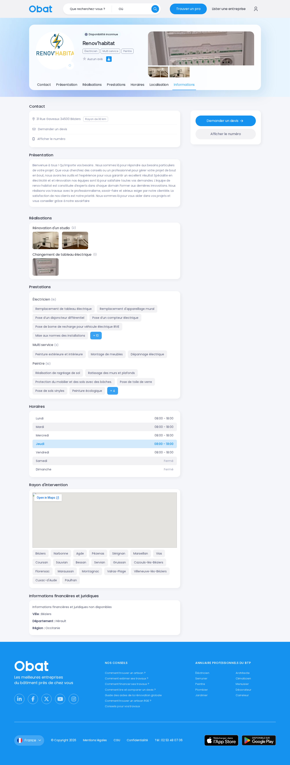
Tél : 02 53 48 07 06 (168, 740)
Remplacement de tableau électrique (63, 309)
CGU (117, 740)
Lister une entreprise (229, 8)
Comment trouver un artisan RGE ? (128, 701)
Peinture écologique (87, 391)
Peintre (38, 363)
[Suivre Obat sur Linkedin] (19, 699)
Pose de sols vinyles (49, 391)
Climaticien (243, 678)
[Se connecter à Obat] (256, 9)
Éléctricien (202, 673)
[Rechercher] (155, 9)
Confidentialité (137, 740)
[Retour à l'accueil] (40, 8)
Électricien (41, 299)
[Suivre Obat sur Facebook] (33, 699)
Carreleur (242, 695)
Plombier (201, 690)
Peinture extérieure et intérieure (59, 354)
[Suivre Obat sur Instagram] (74, 699)
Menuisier (242, 684)
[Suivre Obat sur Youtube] (60, 699)
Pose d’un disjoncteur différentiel (59, 318)
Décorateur (243, 690)
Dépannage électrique (147, 354)
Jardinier (201, 695)
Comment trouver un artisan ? (125, 673)
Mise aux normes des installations (60, 335)
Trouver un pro (188, 8)
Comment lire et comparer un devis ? (130, 690)
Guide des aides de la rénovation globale (133, 695)
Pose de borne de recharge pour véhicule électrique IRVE (77, 327)
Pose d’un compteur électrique (115, 318)
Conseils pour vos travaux (122, 706)
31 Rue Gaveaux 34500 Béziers (59, 119)
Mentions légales (95, 740)
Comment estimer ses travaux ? (126, 678)
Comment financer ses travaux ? (127, 684)
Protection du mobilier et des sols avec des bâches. (73, 382)
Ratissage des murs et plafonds (111, 373)
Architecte (243, 673)
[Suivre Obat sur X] (46, 699)
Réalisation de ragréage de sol (57, 373)
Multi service (43, 344)
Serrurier (201, 678)
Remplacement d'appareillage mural (127, 309)
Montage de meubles (107, 354)
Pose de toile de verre (136, 382)
